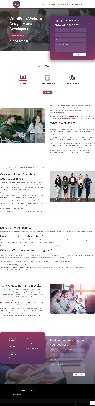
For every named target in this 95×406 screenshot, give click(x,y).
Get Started (48, 92)
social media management (26, 302)
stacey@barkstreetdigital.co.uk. (32, 315)
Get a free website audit (17, 35)
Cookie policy (29, 401)
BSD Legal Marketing (63, 4)
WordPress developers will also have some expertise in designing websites (25, 267)
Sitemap (14, 401)
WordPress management (31, 300)
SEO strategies (40, 302)
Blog (72, 4)
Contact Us (77, 4)
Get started (79, 54)
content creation (12, 302)
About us (43, 4)
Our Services (51, 4)
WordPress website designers (65, 116)
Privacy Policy (21, 401)
